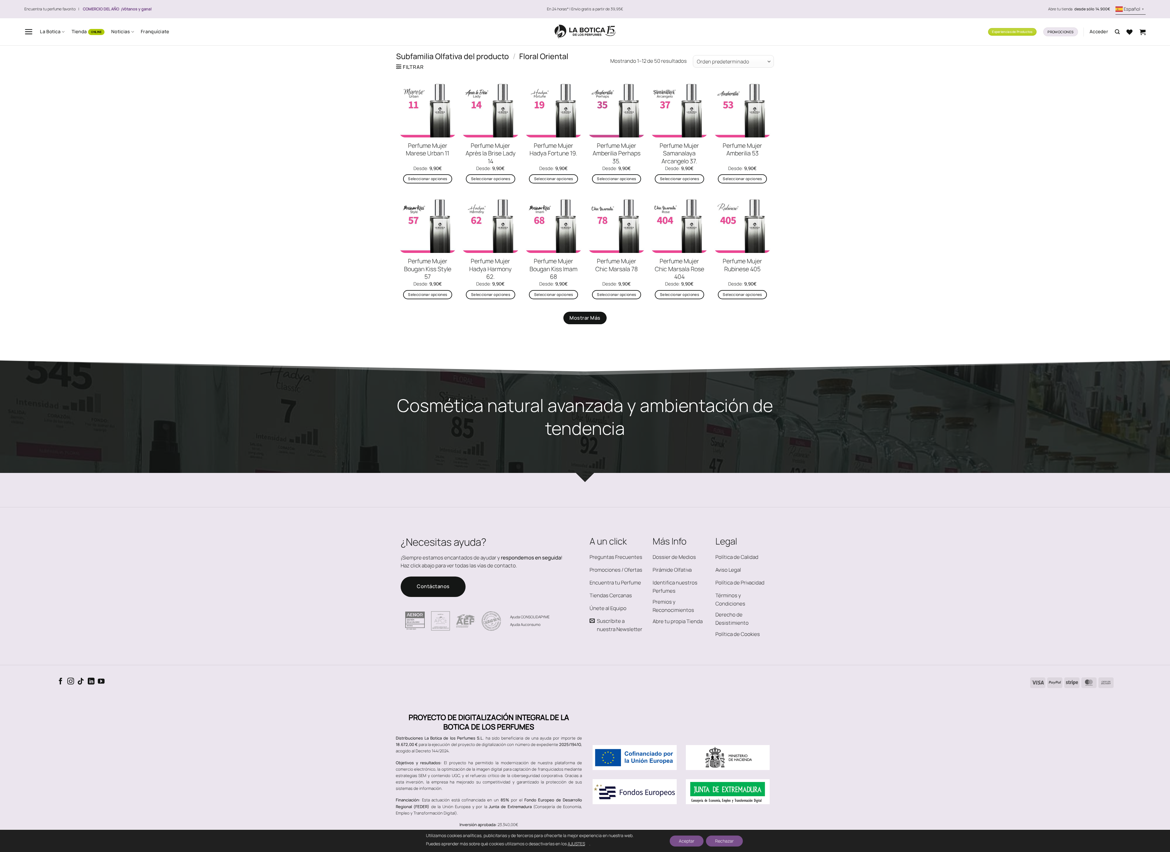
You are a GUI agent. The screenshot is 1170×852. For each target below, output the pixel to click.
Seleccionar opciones (427, 178)
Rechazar (724, 841)
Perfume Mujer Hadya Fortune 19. (553, 149)
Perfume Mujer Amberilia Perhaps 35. (616, 153)
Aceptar (686, 841)
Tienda (79, 31)
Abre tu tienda (1079, 9)
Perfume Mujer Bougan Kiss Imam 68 (553, 269)
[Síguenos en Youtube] (101, 682)
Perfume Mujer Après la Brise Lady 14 (491, 153)
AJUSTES (576, 844)
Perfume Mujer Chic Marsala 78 (616, 265)
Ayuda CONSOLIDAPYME (530, 616)
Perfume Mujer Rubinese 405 (742, 265)
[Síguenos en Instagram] (70, 682)
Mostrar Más (584, 317)
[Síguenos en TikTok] (80, 682)
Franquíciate (155, 31)
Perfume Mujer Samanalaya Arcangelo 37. (679, 153)
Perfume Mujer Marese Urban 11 (427, 149)
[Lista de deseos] (1129, 32)
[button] (28, 31)
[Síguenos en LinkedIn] (91, 682)
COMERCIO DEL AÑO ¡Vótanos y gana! (117, 9)
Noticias (120, 31)
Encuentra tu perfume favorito (50, 9)
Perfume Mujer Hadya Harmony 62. (490, 269)
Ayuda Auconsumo (525, 624)
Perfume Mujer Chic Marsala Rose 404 (679, 269)
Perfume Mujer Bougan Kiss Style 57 (427, 269)
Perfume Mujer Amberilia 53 (742, 149)
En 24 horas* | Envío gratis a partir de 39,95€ (585, 9)
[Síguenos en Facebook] (60, 682)
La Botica (50, 31)
